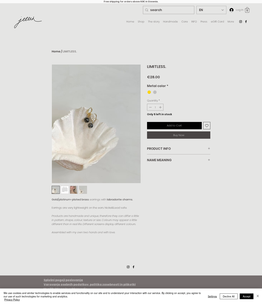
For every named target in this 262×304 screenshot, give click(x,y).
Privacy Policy (12, 299)
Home (56, 51)
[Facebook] (246, 21)
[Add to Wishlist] (206, 125)
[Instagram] (240, 21)
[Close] (258, 296)
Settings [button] (212, 296)
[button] (247, 10)
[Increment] (160, 107)
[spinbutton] (155, 107)
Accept (246, 296)
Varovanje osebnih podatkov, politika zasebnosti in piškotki (90, 284)
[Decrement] (150, 107)
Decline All (229, 296)
